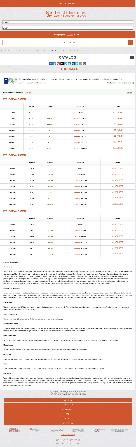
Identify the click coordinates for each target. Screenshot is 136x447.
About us (68, 400)
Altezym (28, 93)
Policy (68, 419)
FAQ (67, 414)
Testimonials (67, 409)
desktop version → (68, 4)
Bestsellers (67, 405)
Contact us (68, 423)
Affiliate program (68, 435)
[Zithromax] (10, 81)
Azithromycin (40, 83)
